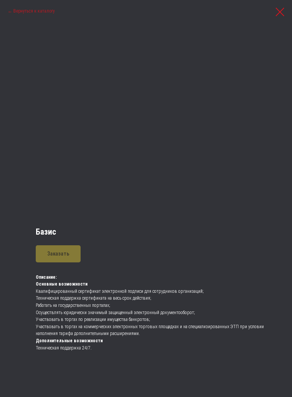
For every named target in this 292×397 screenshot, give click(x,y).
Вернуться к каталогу (34, 11)
